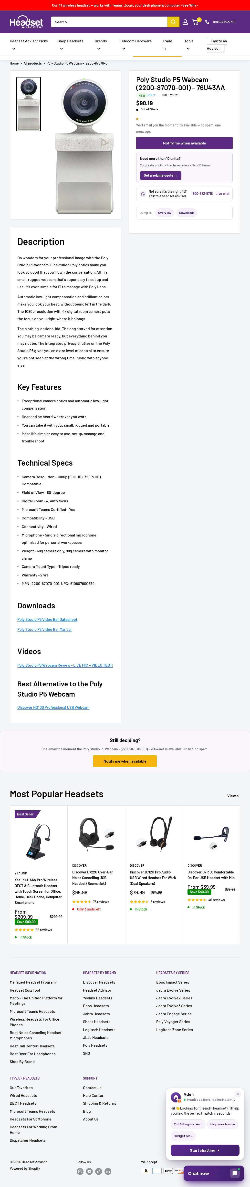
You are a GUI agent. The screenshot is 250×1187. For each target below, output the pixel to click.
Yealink (21, 873)
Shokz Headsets (96, 1021)
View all (234, 795)
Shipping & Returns (99, 1103)
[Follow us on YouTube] (89, 1171)
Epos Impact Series (172, 982)
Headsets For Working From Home (33, 1129)
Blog (87, 1111)
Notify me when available (184, 143)
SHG (86, 1053)
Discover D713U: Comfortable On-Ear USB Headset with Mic (211, 875)
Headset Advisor (97, 990)
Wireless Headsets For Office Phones (34, 1022)
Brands (101, 40)
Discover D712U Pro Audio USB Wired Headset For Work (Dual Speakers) (153, 878)
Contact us (92, 1087)
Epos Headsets (96, 1005)
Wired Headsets (23, 1095)
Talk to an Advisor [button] (217, 44)
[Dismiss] (238, 1094)
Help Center (93, 1095)
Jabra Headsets (96, 1013)
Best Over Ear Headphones (33, 1053)
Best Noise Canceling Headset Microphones (36, 1035)
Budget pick (183, 1136)
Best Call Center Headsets (32, 1045)
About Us (91, 1119)
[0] (195, 22)
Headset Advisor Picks (29, 40)
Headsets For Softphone (31, 1119)
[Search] (173, 22)
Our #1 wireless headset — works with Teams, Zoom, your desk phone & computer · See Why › (125, 5)
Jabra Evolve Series (173, 990)
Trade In (167, 44)
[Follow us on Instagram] (80, 1171)
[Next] (240, 875)
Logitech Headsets (99, 1029)
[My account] (185, 22)
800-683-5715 (224, 21)
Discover (79, 865)
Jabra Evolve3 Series (174, 1005)
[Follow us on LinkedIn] (107, 1171)
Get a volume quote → (160, 175)
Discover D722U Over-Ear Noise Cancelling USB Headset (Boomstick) (92, 878)
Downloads (186, 213)
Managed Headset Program (33, 982)
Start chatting (202, 1150)
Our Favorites (21, 1087)
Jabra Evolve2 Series (174, 998)
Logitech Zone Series (174, 1029)
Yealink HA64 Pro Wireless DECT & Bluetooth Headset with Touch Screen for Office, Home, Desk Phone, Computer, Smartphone (38, 891)
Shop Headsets (70, 40)
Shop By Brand (22, 1061)
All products (33, 63)
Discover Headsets (99, 982)
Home (14, 63)
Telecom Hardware (136, 40)
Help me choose (222, 1124)
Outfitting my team (188, 1124)
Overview (164, 213)
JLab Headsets (96, 1037)
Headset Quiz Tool (25, 990)
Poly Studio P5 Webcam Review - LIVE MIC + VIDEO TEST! (65, 665)
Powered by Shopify (25, 1168)
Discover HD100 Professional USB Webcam (53, 707)
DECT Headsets (23, 1103)
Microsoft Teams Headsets (32, 1011)
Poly (151, 95)
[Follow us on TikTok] (98, 1171)
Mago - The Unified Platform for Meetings (36, 1000)
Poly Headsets (95, 1045)
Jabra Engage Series (174, 1013)
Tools (189, 40)
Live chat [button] (222, 193)
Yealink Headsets (97, 998)
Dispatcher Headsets (28, 1140)
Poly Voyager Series (173, 1021)
